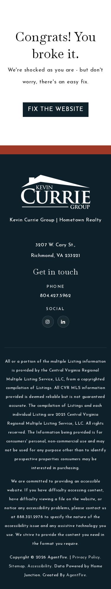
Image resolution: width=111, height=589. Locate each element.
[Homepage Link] (20, 8)
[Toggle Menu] (100, 8)
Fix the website (55, 109)
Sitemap (17, 566)
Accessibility (40, 566)
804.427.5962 (55, 295)
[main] (55, 72)
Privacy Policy (86, 557)
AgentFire (76, 575)
